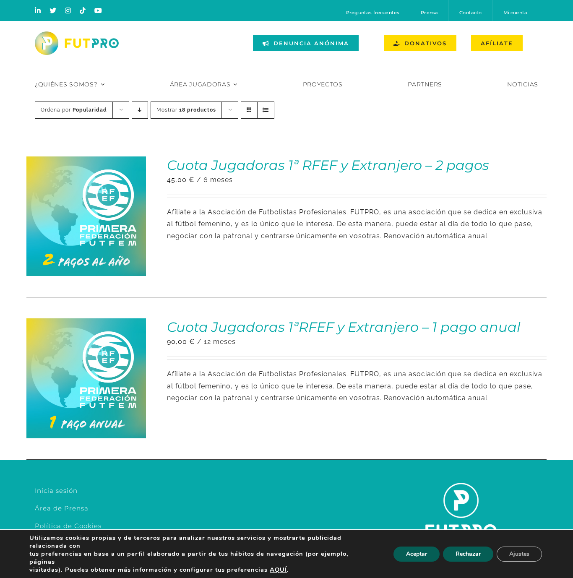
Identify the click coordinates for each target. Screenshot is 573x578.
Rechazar (468, 554)
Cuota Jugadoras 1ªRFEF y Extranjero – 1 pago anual (344, 327)
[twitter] (53, 10)
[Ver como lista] (266, 110)
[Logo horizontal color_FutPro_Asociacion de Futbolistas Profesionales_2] (77, 35)
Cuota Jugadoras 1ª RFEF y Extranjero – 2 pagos (328, 165)
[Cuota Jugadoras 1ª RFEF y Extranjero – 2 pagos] (86, 162)
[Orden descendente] (140, 110)
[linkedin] (38, 10)
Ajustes (519, 554)
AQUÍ (278, 569)
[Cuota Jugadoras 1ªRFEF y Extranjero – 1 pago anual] (86, 324)
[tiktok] (83, 10)
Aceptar (416, 554)
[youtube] (98, 10)
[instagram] (68, 10)
